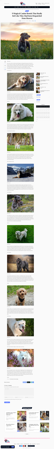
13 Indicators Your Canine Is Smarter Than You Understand (11, 413)
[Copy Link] (34, 20)
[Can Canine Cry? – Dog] (38, 88)
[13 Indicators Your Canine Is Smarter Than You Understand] (21, 416)
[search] (39, 7)
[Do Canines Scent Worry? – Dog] (38, 84)
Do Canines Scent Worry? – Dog (43, 83)
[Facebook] (20, 446)
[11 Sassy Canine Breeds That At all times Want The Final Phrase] (38, 81)
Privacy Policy (7, 447)
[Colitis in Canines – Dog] (38, 74)
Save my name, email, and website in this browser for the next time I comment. (13, 399)
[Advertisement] (43, 66)
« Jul (36, 121)
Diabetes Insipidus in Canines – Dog (44, 76)
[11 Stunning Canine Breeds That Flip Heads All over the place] (44, 427)
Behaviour (41, 84)
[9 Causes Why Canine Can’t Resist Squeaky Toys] (44, 415)
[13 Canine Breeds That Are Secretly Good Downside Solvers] (38, 91)
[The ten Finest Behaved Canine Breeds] (21, 427)
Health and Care (41, 77)
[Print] (35, 20)
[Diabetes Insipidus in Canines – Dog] (38, 77)
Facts (40, 92)
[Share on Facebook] (31, 20)
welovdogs (8, 426)
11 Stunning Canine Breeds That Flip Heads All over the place (34, 425)
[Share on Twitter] (32, 20)
